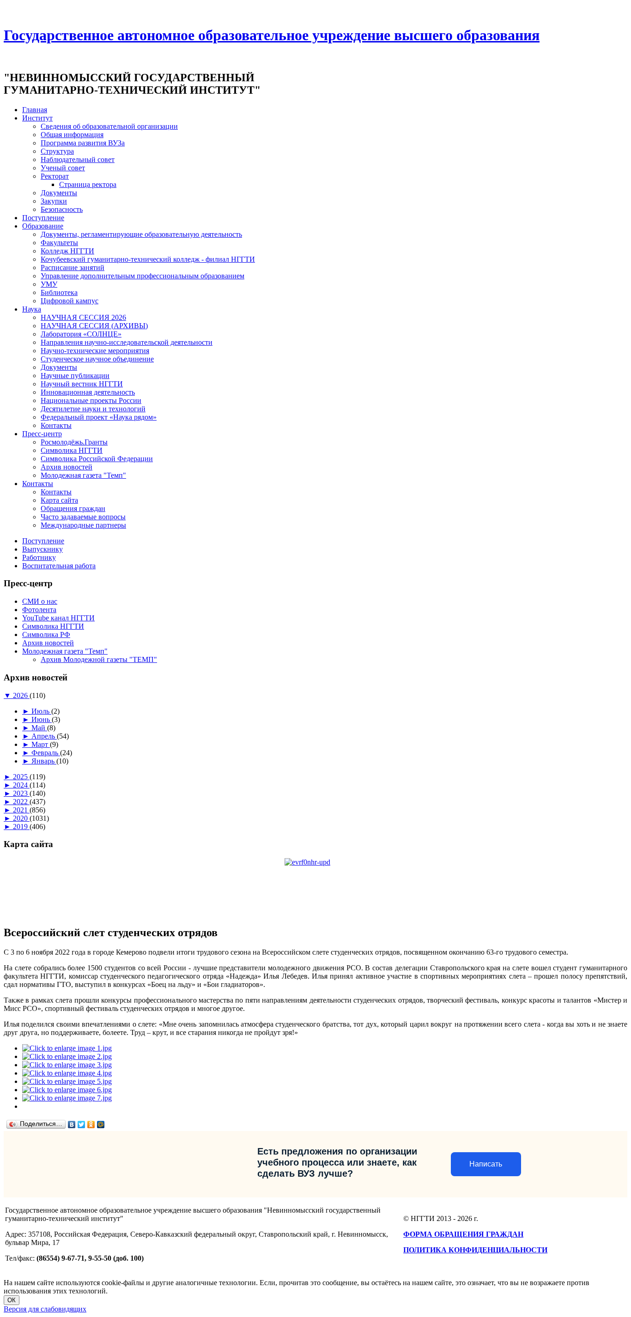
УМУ (49, 284)
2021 (21, 810)
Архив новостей (66, 467)
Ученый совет (63, 168)
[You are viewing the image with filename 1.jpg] (67, 1048)
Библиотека (59, 292)
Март (40, 744)
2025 (21, 777)
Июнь (41, 719)
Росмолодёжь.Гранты (74, 442)
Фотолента (39, 609)
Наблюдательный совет (78, 159)
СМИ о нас (39, 601)
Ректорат (55, 176)
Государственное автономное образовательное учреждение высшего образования (272, 35)
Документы (59, 193)
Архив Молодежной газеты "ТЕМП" (99, 659)
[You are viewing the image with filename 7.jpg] (67, 1098)
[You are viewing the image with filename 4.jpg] (67, 1073)
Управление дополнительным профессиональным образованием (142, 276)
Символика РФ (46, 634)
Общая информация (72, 134)
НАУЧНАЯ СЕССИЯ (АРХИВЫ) (94, 326)
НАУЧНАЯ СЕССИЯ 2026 (83, 317)
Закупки (54, 201)
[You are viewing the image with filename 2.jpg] (67, 1056)
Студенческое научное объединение (97, 359)
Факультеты (59, 243)
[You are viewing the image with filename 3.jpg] (67, 1065)
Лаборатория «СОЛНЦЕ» (81, 334)
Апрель (44, 736)
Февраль (45, 753)
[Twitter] (81, 1125)
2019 (21, 826)
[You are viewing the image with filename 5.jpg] (67, 1081)
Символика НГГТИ (72, 450)
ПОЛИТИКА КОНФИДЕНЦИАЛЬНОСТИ (475, 1250)
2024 (21, 785)
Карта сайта (59, 500)
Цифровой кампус (69, 301)
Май (39, 728)
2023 (21, 793)
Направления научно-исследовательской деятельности (126, 342)
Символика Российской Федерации (97, 459)
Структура (57, 151)
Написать (485, 1164)
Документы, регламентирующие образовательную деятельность (141, 234)
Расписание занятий (72, 267)
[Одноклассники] (91, 1125)
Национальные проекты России (91, 400)
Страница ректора (87, 184)
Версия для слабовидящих (45, 1309)
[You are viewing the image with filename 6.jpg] (67, 1090)
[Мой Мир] (101, 1125)
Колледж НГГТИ (67, 251)
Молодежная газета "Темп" (83, 475)
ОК (11, 1300)
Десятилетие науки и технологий (93, 409)
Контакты (56, 425)
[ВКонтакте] (72, 1125)
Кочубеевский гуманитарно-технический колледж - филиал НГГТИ (148, 259)
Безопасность (62, 209)
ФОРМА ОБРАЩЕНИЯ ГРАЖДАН (463, 1234)
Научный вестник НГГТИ (82, 384)
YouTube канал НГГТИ (58, 618)
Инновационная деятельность (88, 392)
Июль (41, 711)
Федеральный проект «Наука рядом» (99, 417)
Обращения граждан (73, 508)
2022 (21, 802)
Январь (43, 761)
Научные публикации (75, 375)
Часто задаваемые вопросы (83, 517)
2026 (21, 695)
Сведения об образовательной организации (109, 126)
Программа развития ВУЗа (83, 143)
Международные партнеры (83, 525)
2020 (21, 818)
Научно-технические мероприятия (95, 351)
